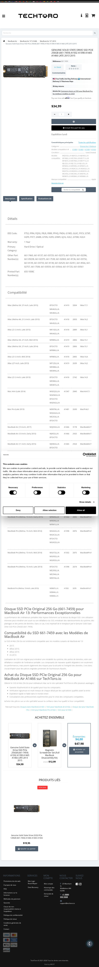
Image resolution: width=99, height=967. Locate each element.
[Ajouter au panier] (73, 121)
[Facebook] (77, 884)
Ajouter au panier (28, 848)
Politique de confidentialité (13, 915)
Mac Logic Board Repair (32, 882)
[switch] (37, 492)
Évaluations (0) (44, 198)
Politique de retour (10, 919)
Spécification (26, 198)
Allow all (81, 510)
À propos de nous (10, 885)
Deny (18, 510)
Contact (6, 929)
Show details (85, 502)
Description (10, 198)
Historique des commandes (49, 888)
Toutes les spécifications (87, 142)
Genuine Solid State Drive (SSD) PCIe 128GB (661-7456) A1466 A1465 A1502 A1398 (26, 836)
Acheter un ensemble (80, 750)
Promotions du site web (12, 881)
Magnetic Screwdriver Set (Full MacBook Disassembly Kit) (49, 754)
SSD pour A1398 (65, 710)
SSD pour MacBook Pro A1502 (43, 710)
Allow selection (49, 510)
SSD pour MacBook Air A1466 (58, 707)
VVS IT (52, 964)
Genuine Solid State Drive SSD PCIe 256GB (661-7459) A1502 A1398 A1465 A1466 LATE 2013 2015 (19, 754)
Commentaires (58, 73)
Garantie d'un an (57, 183)
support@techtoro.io (67, 903)
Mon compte (48, 884)
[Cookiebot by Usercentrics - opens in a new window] (84, 455)
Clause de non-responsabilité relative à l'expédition (12, 909)
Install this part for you (74, 128)
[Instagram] (80, 884)
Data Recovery (33, 887)
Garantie (7, 903)
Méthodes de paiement (12, 899)
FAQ (5, 889)
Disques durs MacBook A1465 (32, 707)
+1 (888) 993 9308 (64, 895)
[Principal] (4, 41)
